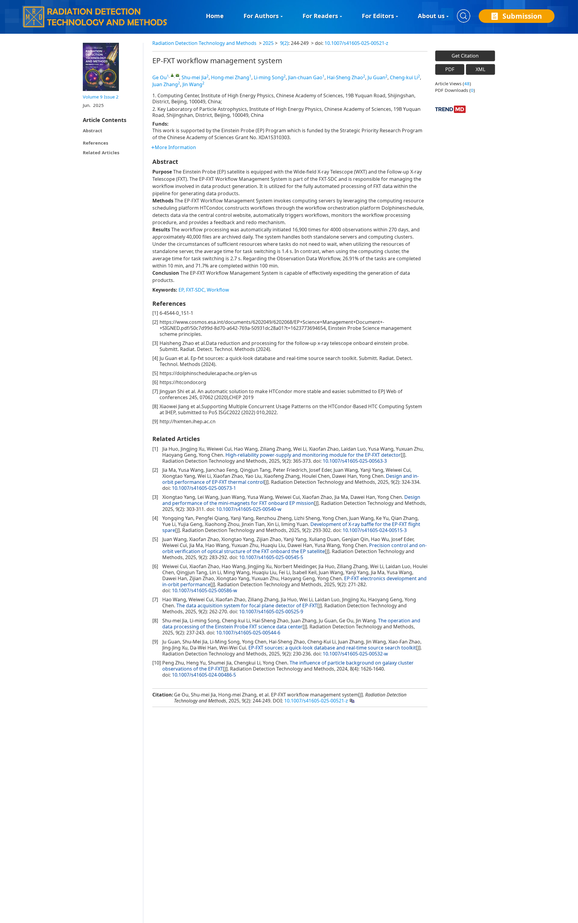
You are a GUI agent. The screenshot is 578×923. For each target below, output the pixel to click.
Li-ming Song (269, 77)
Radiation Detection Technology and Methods (204, 43)
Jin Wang (192, 84)
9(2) (284, 43)
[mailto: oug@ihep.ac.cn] (177, 75)
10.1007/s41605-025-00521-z (356, 43)
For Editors (378, 16)
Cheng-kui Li (404, 77)
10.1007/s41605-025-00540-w (248, 509)
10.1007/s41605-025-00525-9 (271, 611)
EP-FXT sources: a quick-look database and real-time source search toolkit (332, 647)
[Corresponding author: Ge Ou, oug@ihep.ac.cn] (172, 75)
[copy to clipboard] (352, 700)
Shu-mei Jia (194, 77)
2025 (268, 43)
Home (215, 16)
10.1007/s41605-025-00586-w (204, 590)
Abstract (92, 130)
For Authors (261, 16)
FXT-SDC (195, 289)
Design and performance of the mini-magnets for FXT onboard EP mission (291, 500)
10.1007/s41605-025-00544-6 (248, 632)
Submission (522, 16)
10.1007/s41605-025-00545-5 (271, 557)
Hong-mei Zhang (230, 77)
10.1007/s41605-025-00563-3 (355, 461)
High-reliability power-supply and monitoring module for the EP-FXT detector (313, 455)
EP (181, 289)
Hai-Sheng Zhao (345, 77)
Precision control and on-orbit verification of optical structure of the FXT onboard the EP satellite (294, 548)
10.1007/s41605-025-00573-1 (204, 488)
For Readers (320, 16)
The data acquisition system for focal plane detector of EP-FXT (246, 605)
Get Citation (465, 55)
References (95, 143)
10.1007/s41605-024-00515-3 (375, 530)
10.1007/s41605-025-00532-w (355, 653)
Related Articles (101, 152)
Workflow (218, 289)
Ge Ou (159, 77)
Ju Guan (376, 77)
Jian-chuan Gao (305, 77)
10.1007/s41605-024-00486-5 (204, 674)
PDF (449, 69)
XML (480, 69)
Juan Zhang (165, 84)
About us (431, 16)
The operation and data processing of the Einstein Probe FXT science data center (291, 623)
